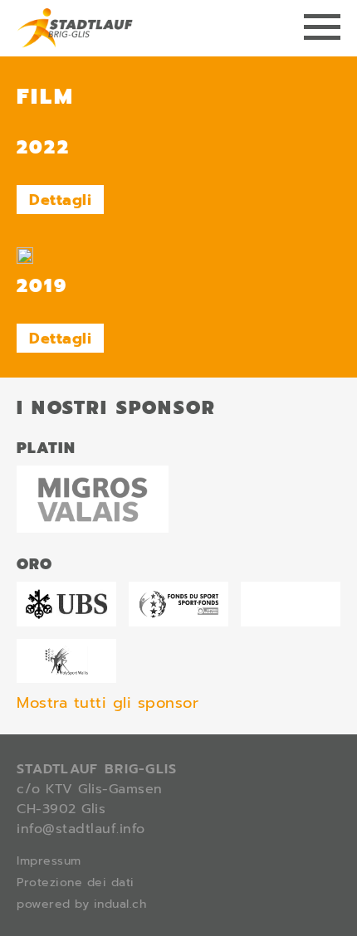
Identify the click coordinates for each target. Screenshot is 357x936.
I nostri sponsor (116, 408)
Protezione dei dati (75, 882)
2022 (43, 147)
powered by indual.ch (81, 904)
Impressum (49, 861)
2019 (42, 286)
